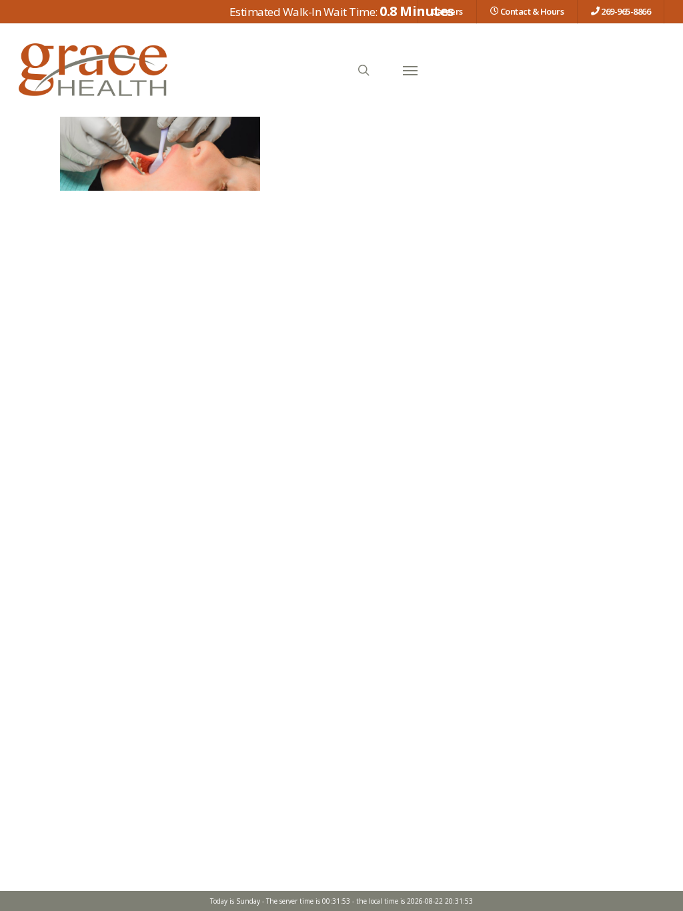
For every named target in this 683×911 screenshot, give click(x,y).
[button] (410, 70)
